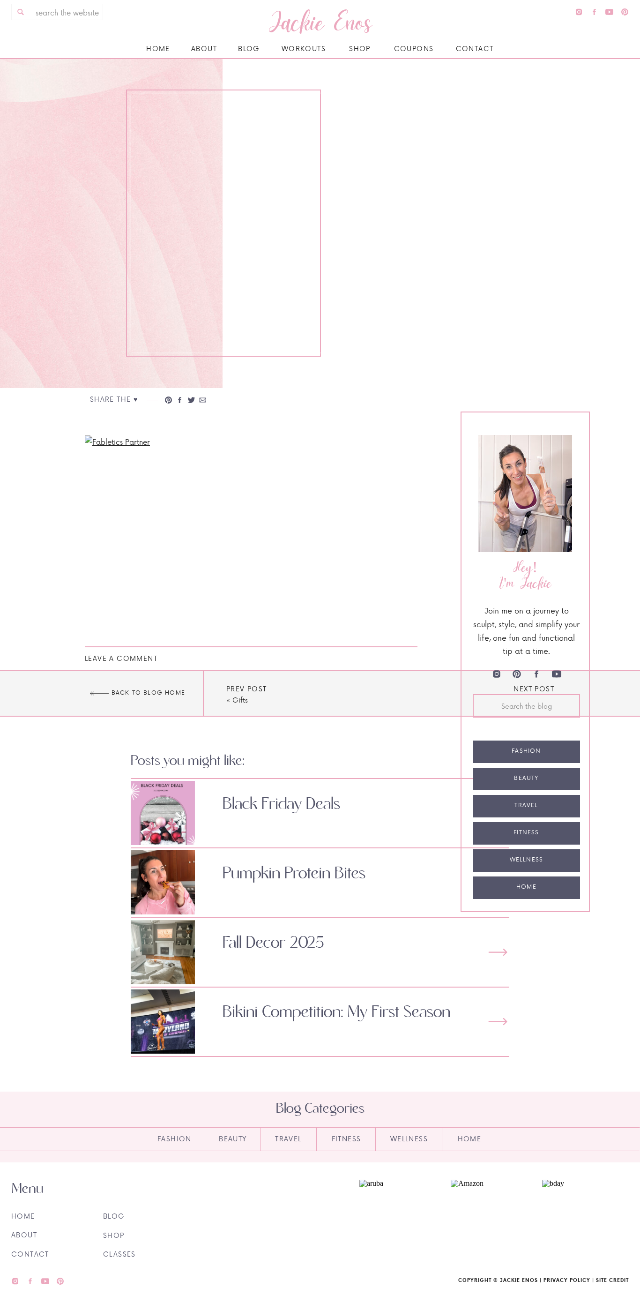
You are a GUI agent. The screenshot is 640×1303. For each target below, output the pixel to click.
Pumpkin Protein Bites (294, 873)
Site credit (612, 1280)
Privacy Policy (566, 1280)
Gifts (240, 700)
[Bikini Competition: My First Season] (497, 1021)
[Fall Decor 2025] (497, 952)
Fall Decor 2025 (273, 943)
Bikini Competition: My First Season (336, 1012)
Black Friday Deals (281, 804)
